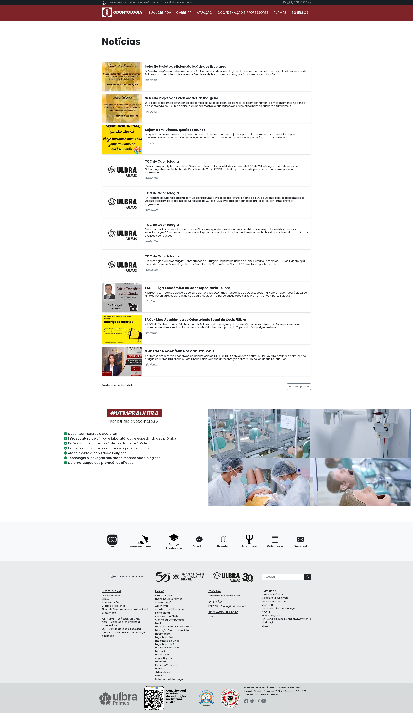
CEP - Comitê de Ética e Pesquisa (121, 629)
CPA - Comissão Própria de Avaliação (124, 632)
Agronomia (161, 605)
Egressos (300, 12)
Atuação (204, 12)
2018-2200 (300, 2)
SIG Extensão (185, 2)
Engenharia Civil (164, 637)
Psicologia (161, 675)
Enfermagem (163, 633)
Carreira (183, 12)
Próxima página (299, 386)
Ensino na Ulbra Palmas (168, 599)
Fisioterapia (162, 654)
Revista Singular (271, 615)
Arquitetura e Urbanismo (169, 609)
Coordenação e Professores (242, 12)
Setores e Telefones (113, 605)
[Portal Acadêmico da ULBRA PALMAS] (104, 3)
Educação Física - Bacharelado (173, 626)
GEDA (265, 625)
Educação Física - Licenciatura (173, 630)
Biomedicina (162, 612)
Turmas (280, 12)
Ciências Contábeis (166, 616)
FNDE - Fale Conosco (274, 601)
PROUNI (266, 611)
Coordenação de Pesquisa (224, 595)
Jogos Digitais (163, 658)
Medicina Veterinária (167, 665)
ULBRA (105, 599)
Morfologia (268, 622)
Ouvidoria (170, 2)
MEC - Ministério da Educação (279, 608)
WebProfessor (147, 2)
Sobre (211, 616)
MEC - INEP (268, 604)
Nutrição (160, 668)
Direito (159, 623)
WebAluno (129, 2)
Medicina (160, 661)
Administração (164, 602)
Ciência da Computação (170, 619)
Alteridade (108, 635)
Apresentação (110, 602)
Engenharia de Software (169, 644)
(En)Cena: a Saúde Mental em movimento (286, 619)
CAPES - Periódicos (272, 594)
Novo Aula (115, 2)
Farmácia (160, 651)
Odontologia (162, 672)
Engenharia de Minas (167, 640)
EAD (159, 2)
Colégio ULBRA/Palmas (275, 598)
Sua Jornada (160, 12)
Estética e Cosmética (167, 647)
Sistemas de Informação (169, 679)
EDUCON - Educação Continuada (227, 606)
